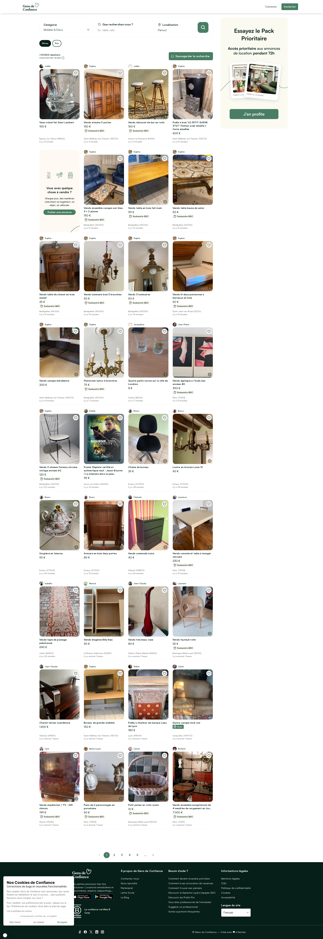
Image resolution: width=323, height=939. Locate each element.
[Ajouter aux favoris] (75, 73)
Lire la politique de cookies (19, 911)
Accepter (62, 922)
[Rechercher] (203, 27)
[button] (5, 935)
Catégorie (50, 24)
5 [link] (137, 855)
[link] (153, 855)
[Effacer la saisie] (147, 30)
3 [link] (122, 855)
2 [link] (114, 855)
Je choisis (38, 922)
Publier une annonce (59, 212)
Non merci (15, 922)
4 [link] (130, 855)
